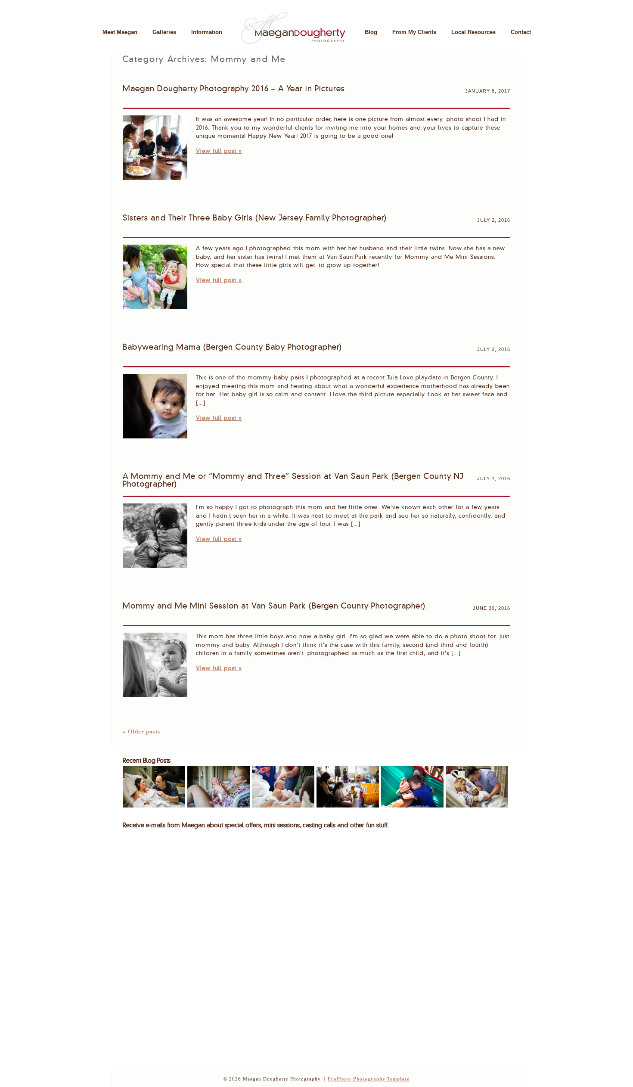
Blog (371, 32)
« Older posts (141, 731)
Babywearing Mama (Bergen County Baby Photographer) (232, 347)
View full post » (219, 151)
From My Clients (414, 32)
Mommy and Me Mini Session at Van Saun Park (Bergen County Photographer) (274, 606)
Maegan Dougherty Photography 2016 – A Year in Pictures (234, 89)
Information (206, 32)
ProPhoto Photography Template (369, 1078)
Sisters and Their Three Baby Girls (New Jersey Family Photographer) (255, 218)
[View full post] (155, 147)
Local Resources (473, 32)
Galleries (164, 32)
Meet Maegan (119, 32)
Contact (521, 32)
